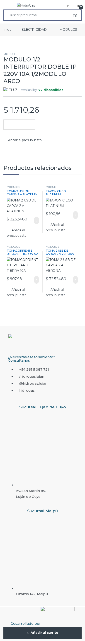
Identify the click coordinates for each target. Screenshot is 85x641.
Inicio (7, 30)
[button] (22, 140)
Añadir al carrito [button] (34, 220)
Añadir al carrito (44, 633)
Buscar (75, 15)
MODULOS (68, 30)
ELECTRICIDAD (34, 30)
